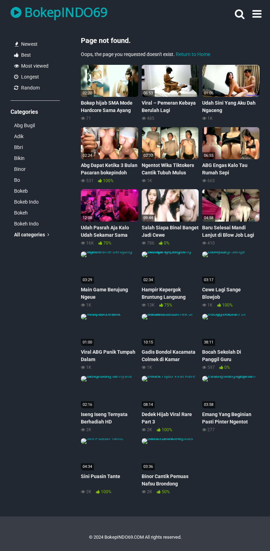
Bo (17, 180)
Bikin (19, 158)
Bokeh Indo (26, 224)
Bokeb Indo (26, 202)
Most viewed (34, 66)
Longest (29, 77)
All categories (30, 234)
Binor (20, 169)
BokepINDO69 (64, 12)
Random (30, 88)
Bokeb (21, 191)
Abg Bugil (24, 125)
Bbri (18, 147)
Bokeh (21, 213)
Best (25, 55)
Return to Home (193, 54)
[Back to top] (246, 529)
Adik (19, 136)
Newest (29, 44)
